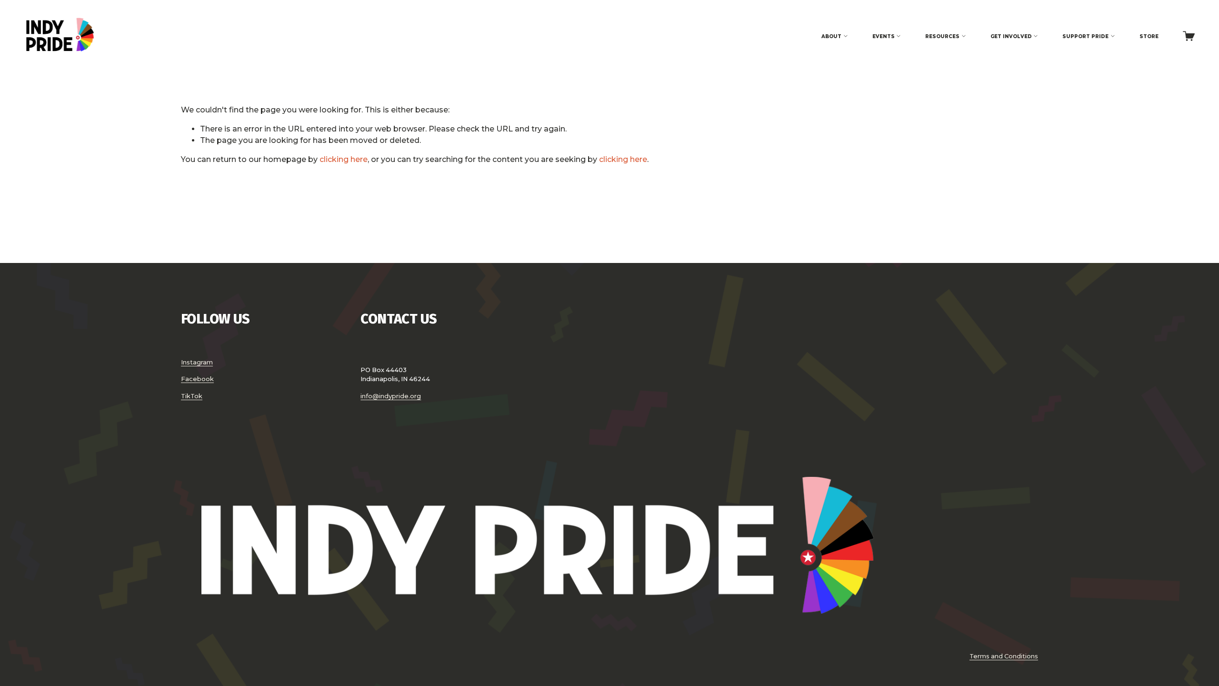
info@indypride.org (390, 396)
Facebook (197, 379)
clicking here (344, 159)
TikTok (191, 396)
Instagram (197, 362)
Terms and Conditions (1003, 656)
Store (1149, 36)
